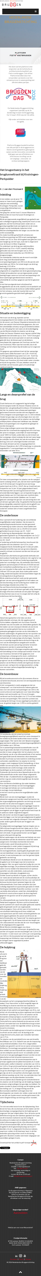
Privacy (21, 1259)
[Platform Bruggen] (20, 133)
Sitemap (28, 1259)
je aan (14, 1227)
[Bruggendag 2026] (20, 94)
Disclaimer (13, 1259)
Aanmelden (20, 1212)
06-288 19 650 (22, 1168)
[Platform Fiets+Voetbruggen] (20, 54)
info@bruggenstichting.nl (23, 1176)
